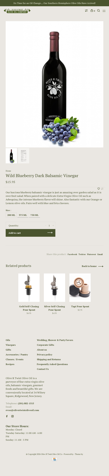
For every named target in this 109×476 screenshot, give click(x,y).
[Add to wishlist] (99, 188)
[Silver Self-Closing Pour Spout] (54, 287)
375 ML (23, 215)
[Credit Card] (54, 460)
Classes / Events (14, 359)
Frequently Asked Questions (52, 364)
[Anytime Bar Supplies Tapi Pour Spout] (80, 287)
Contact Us (43, 369)
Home (8, 170)
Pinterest (91, 254)
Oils (8, 340)
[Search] (98, 11)
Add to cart (15, 232)
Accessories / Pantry (17, 354)
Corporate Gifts (45, 344)
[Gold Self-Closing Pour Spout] (29, 287)
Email (100, 254)
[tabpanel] (54, 84)
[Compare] (86, 11)
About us (42, 349)
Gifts (8, 349)
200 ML (11, 215)
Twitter (82, 254)
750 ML (34, 215)
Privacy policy (44, 354)
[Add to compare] (102, 188)
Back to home (89, 266)
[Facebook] (7, 416)
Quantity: (14, 225)
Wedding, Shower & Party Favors (55, 340)
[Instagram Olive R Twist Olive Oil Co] (12, 416)
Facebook (72, 254)
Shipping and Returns (49, 359)
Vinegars (11, 344)
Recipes (10, 364)
